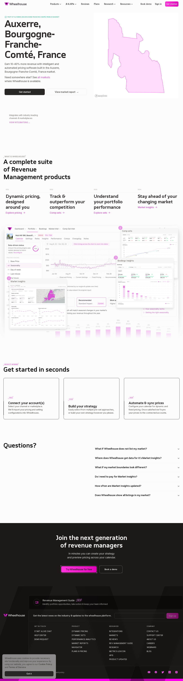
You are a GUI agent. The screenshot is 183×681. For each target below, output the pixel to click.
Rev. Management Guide (121, 643)
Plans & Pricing (79, 651)
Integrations (116, 631)
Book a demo (111, 569)
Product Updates (118, 659)
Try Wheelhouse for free (79, 569)
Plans (96, 4)
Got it (29, 673)
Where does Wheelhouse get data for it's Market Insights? (128, 458)
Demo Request (41, 639)
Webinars (151, 647)
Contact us (152, 631)
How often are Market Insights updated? (118, 486)
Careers (151, 643)
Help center (40, 635)
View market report (67, 91)
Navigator (77, 647)
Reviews (85, 4)
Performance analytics (84, 639)
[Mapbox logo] (101, 95)
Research (108, 4)
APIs (111, 655)
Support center (155, 635)
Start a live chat (43, 631)
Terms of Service (17, 667)
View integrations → (19, 123)
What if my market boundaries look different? (121, 467)
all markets (43, 77)
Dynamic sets (79, 635)
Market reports (80, 643)
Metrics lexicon (117, 651)
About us (151, 639)
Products (54, 4)
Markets (113, 635)
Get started (171, 4)
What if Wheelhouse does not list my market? (121, 449)
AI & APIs (70, 4)
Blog (149, 651)
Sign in (158, 4)
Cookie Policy (45, 664)
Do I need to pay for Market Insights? (116, 477)
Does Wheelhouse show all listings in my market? (122, 495)
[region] (136, 55)
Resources (125, 4)
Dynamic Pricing (80, 631)
